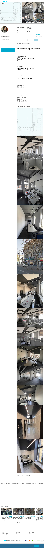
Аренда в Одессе (28, 483)
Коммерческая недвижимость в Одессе (18, 483)
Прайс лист (17, 537)
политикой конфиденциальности (28, 545)
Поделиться (8, 51)
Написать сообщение (6, 37)
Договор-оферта (31, 535)
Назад (3, 3)
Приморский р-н (34, 483)
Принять (36, 545)
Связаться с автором (8, 48)
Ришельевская (40, 483)
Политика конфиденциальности (34, 534)
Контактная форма (5, 533)
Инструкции (17, 535)
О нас (16, 533)
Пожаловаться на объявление (22, 476)
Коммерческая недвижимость (5, 483)
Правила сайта (31, 533)
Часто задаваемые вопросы (19, 534)
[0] (42, 541)
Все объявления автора (6, 39)
